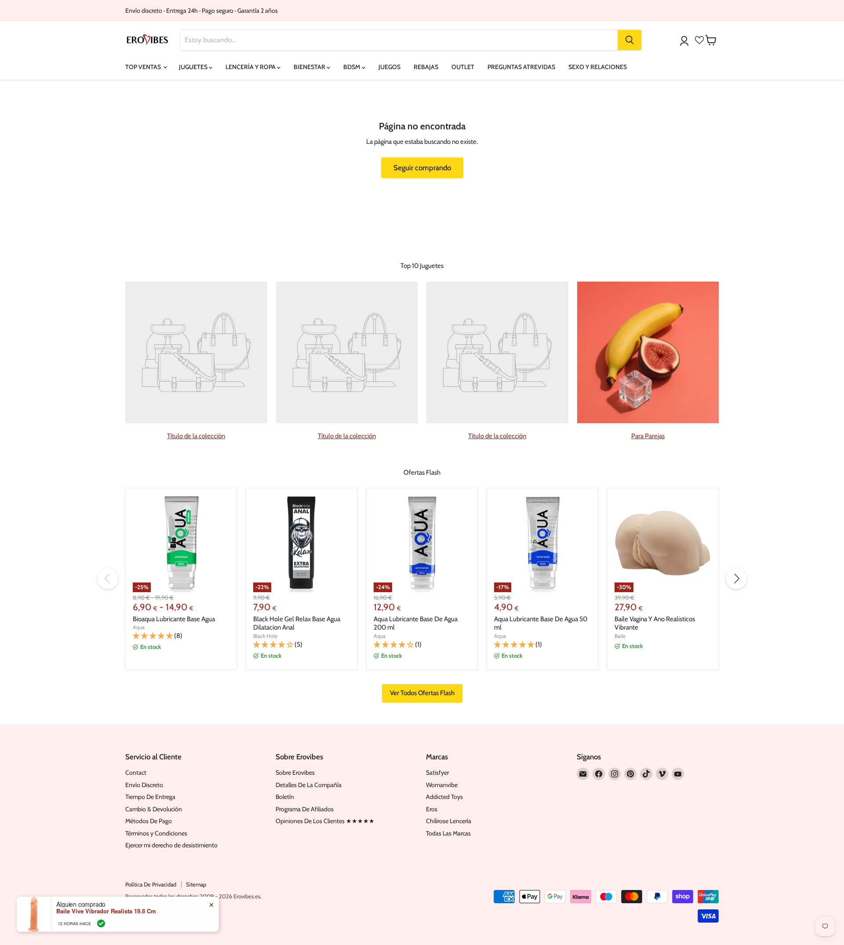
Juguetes (194, 67)
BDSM (352, 67)
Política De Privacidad (150, 884)
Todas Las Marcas (448, 833)
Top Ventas (143, 67)
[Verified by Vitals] (101, 923)
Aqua (139, 627)
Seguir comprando (422, 167)
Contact (135, 773)
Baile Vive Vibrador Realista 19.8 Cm (106, 911)
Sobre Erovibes (295, 773)
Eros (431, 809)
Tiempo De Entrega (150, 797)
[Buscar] (629, 40)
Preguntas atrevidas (521, 67)
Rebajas (426, 67)
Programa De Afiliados (305, 809)
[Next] (736, 578)
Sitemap (196, 884)
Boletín (285, 797)
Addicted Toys (444, 797)
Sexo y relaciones (597, 67)
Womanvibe (442, 785)
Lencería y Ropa (251, 67)
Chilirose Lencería (448, 821)
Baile (620, 636)
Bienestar (310, 67)
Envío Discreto (144, 785)
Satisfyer (437, 773)
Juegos (389, 67)
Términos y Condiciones (156, 833)
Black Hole (265, 636)
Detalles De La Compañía (309, 785)
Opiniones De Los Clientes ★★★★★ (325, 821)
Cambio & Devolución (153, 809)
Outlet (462, 67)
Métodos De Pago (148, 821)
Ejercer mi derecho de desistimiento (171, 845)
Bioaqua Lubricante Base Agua (174, 619)
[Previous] (107, 578)
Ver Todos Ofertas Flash (422, 693)
